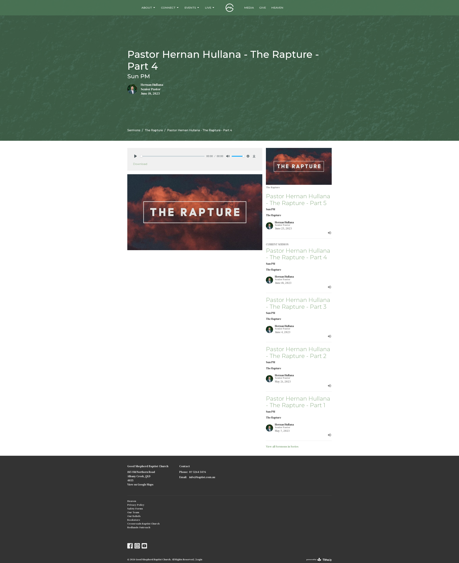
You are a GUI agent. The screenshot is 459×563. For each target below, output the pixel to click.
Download (140, 164)
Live (208, 7)
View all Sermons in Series (282, 446)
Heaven (277, 7)
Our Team (133, 512)
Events (190, 7)
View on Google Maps (140, 484)
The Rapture (154, 130)
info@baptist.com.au (202, 477)
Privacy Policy (136, 505)
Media (249, 7)
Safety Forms (135, 508)
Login (199, 559)
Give (262, 7)
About (146, 7)
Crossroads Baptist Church (143, 523)
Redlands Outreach (138, 527)
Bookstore (133, 520)
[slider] (172, 156)
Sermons (133, 130)
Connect (168, 7)
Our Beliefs (134, 516)
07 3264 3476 (197, 472)
